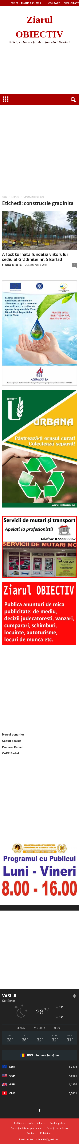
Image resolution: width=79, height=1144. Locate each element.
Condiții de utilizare (58, 1128)
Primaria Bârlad (12, 747)
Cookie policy (57, 1123)
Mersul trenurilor (13, 734)
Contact (54, 3)
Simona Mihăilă (12, 264)
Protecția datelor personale (26, 1128)
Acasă (4, 196)
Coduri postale (11, 740)
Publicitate (71, 3)
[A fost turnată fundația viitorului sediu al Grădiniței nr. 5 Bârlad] (39, 230)
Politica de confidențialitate (29, 1123)
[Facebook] (39, 1110)
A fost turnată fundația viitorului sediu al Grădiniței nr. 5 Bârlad (35, 257)
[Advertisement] (39, 70)
